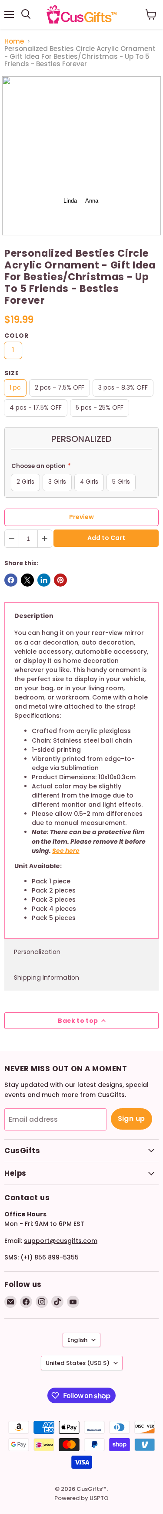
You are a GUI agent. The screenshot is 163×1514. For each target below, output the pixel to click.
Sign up (131, 1118)
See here (66, 850)
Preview (81, 517)
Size (11, 373)
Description (33, 615)
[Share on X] (27, 580)
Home (14, 41)
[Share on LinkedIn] (43, 580)
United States (78, 1363)
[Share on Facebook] (10, 580)
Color (16, 335)
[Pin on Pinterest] (60, 580)
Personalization (37, 951)
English (77, 1340)
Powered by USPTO (81, 1498)
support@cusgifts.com (60, 1240)
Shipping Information (46, 977)
